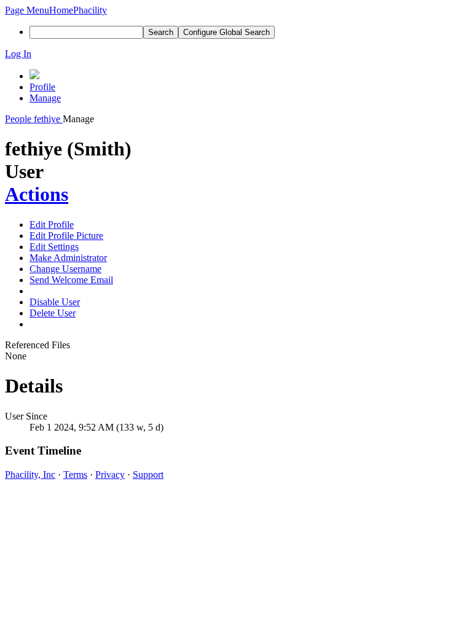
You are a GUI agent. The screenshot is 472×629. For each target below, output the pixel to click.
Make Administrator (68, 257)
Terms (75, 474)
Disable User (55, 302)
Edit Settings (54, 246)
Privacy (110, 474)
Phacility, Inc (30, 474)
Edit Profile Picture (66, 235)
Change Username (65, 269)
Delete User (53, 313)
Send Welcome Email (71, 280)
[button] (27, 10)
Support (148, 474)
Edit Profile (52, 224)
